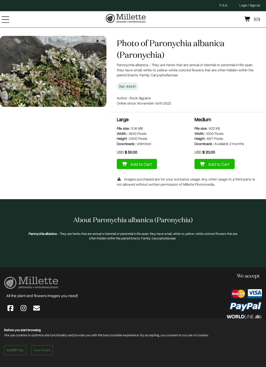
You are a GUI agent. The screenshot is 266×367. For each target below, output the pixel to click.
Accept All (15, 350)
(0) (256, 19)
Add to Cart (140, 164)
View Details (42, 350)
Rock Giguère (140, 97)
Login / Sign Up (249, 5)
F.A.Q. (224, 5)
